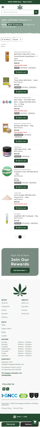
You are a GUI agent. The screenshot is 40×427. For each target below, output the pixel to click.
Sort (14, 37)
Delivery (4, 317)
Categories (13, 20)
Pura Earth (17, 214)
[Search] (36, 12)
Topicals (23, 20)
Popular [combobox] (15, 39)
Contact (24, 310)
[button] (2, 7)
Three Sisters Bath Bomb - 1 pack (26, 80)
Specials (4, 314)
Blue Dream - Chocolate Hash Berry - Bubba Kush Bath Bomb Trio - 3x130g (25, 102)
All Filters (7, 39)
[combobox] (18, 12)
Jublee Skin (17, 193)
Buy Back (25, 306)
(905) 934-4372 (6, 362)
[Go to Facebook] (3, 388)
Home (3, 20)
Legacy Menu (6, 328)
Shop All (4, 303)
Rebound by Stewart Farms (22, 52)
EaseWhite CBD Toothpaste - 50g (26, 216)
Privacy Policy (6, 408)
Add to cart (22, 72)
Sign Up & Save (20, 255)
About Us (24, 303)
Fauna (16, 78)
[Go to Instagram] (7, 388)
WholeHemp (17, 147)
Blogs (3, 332)
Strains (4, 310)
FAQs (3, 325)
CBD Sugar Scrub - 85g (22, 149)
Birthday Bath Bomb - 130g (23, 126)
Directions (25, 314)
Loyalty (4, 336)
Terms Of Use (18, 408)
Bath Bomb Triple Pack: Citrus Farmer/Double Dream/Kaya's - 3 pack (25, 56)
